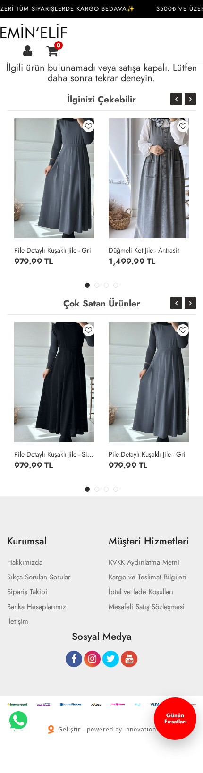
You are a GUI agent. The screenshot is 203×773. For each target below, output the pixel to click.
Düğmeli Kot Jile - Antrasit (144, 250)
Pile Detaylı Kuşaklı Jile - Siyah (54, 454)
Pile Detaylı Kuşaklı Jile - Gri (52, 250)
